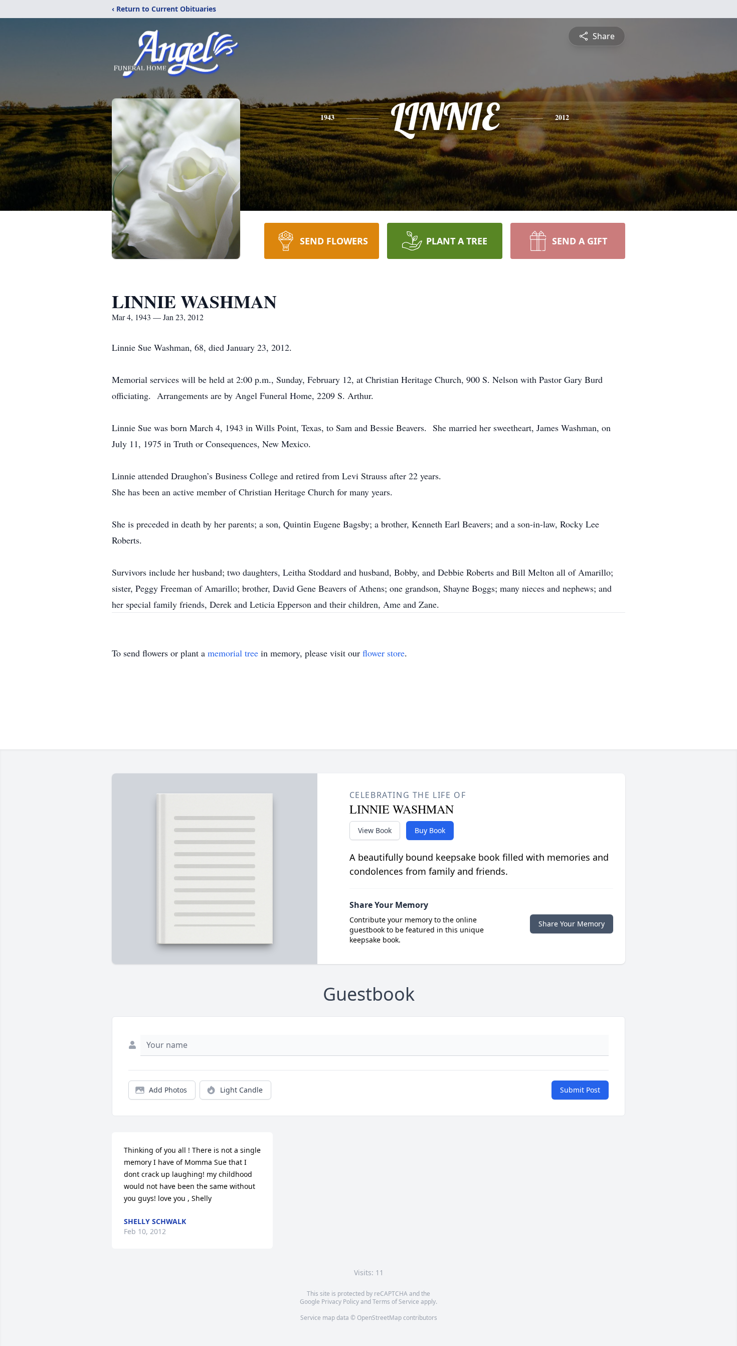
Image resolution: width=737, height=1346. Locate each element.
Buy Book (430, 830)
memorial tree (233, 653)
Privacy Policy (340, 1301)
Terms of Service (396, 1301)
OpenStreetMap (379, 1317)
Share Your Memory (571, 923)
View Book (375, 830)
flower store (383, 653)
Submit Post (580, 1090)
